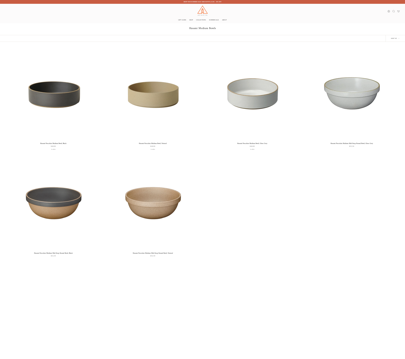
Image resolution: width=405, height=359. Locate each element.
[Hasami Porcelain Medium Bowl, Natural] (153, 93)
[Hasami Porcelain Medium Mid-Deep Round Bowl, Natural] (153, 203)
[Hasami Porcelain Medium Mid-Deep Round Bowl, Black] (53, 203)
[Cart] (398, 11)
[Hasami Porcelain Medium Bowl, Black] (53, 93)
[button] (182, 20)
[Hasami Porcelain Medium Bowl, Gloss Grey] (252, 93)
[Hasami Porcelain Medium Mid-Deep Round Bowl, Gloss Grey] (352, 93)
